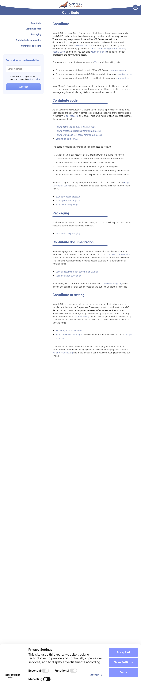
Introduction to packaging (67, 233)
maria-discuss (125, 74)
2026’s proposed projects (67, 196)
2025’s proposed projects (67, 200)
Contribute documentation (28, 40)
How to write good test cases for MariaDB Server (78, 135)
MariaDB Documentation (118, 254)
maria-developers (117, 70)
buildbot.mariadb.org (62, 352)
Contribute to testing (31, 46)
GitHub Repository (83, 45)
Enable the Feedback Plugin (68, 334)
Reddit (55, 51)
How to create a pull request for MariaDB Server (78, 131)
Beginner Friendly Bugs (66, 204)
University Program (112, 283)
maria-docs (123, 78)
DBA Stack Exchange (101, 48)
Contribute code (33, 28)
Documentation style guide (68, 275)
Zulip (96, 62)
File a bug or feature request (68, 330)
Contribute (36, 23)
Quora (63, 51)
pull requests (72, 116)
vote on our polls (99, 51)
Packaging (36, 34)
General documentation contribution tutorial (76, 271)
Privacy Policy (34, 79)
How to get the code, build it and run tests (75, 127)
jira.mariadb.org (81, 316)
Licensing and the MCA (66, 138)
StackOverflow (118, 48)
